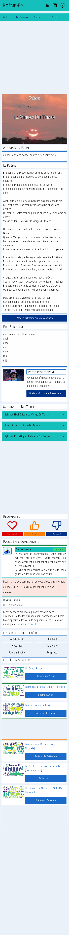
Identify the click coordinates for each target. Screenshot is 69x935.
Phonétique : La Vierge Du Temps (22, 425)
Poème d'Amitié (46, 694)
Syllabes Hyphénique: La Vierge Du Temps (27, 414)
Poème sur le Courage (46, 713)
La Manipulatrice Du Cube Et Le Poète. (45, 686)
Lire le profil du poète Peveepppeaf (46, 393)
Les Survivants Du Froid (38, 705)
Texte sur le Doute (46, 676)
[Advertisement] (34, 58)
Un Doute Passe (34, 668)
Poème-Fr (13, 5)
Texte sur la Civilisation (46, 756)
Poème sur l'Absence (46, 800)
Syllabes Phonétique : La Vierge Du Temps (27, 436)
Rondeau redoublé (27, 624)
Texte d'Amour (46, 778)
